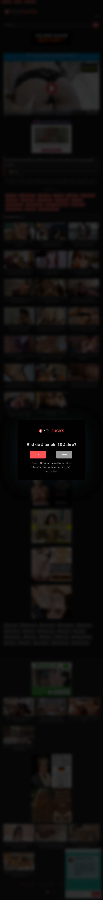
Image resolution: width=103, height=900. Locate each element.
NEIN (64, 455)
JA (37, 455)
